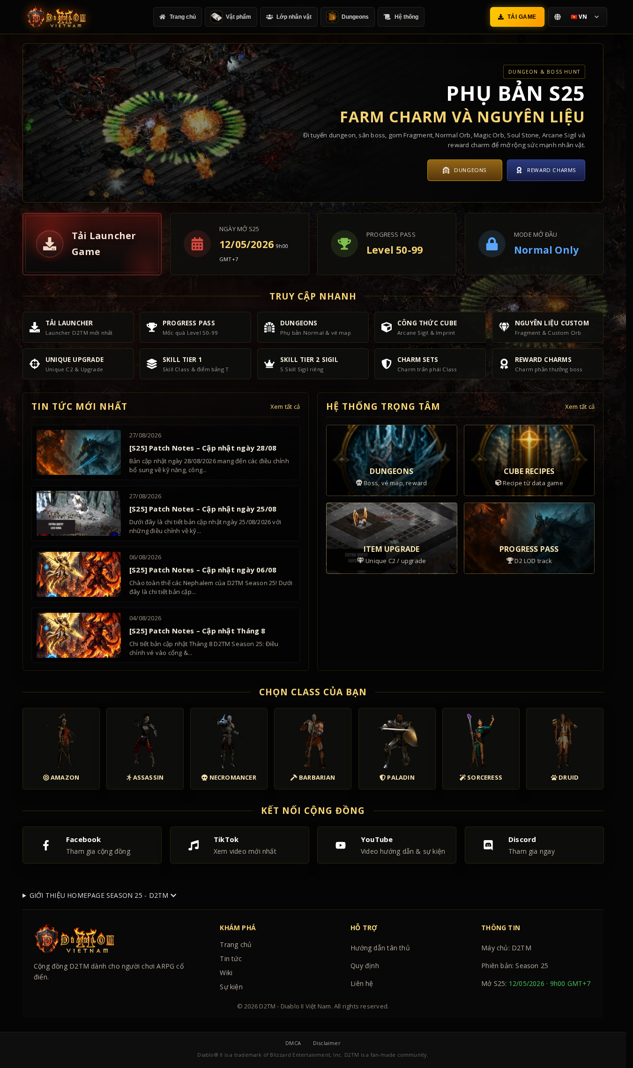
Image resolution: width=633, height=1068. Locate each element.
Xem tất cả (285, 406)
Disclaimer (327, 1042)
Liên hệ (361, 983)
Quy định (364, 965)
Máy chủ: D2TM (506, 947)
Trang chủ (236, 944)
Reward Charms (551, 169)
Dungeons (470, 169)
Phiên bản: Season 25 (514, 965)
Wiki (226, 972)
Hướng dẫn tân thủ (380, 947)
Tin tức (230, 958)
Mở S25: (536, 983)
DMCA (293, 1042)
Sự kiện (231, 986)
